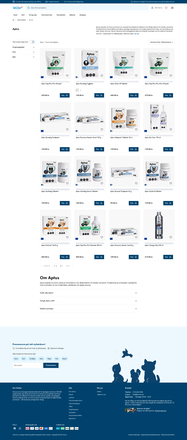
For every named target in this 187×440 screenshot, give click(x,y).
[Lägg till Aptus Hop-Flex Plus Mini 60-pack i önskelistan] (170, 75)
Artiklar (99, 391)
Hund (15, 15)
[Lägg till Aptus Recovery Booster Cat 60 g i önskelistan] (136, 237)
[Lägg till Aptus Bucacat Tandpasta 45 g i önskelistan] (136, 183)
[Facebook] (15, 428)
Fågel (49, 359)
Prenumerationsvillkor (75, 415)
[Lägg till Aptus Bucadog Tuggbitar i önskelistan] (102, 75)
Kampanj (83, 15)
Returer (71, 394)
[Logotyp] (18, 8)
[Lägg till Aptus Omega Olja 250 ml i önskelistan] (170, 237)
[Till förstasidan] (13, 20)
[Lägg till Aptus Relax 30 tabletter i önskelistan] (136, 75)
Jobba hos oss (101, 394)
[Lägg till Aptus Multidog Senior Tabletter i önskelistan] (102, 183)
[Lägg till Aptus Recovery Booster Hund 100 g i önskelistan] (102, 129)
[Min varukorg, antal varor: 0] (172, 8)
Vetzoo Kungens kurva (75, 400)
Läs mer (136, 34)
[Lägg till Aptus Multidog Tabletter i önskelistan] (67, 183)
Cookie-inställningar (134, 435)
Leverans (71, 397)
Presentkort (72, 412)
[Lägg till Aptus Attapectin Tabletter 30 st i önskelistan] (136, 129)
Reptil (64, 359)
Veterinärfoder (46, 15)
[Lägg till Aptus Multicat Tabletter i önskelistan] (170, 183)
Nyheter (72, 15)
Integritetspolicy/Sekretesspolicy (150, 435)
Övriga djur (33, 15)
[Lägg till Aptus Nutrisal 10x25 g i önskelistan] (67, 237)
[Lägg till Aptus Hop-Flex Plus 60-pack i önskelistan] (67, 75)
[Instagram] (20, 428)
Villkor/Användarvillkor (167, 435)
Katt (23, 15)
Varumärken (61, 15)
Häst (41, 359)
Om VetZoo (72, 391)
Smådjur (32, 359)
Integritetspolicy (73, 409)
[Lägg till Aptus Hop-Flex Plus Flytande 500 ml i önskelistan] (102, 237)
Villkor (71, 406)
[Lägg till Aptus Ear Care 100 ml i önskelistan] (170, 129)
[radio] (77, 90)
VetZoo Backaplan (74, 403)
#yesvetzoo (72, 418)
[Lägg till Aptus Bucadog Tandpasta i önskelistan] (67, 129)
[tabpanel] (93, 176)
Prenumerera (51, 365)
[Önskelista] (166, 8)
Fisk (56, 359)
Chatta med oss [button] (160, 411)
